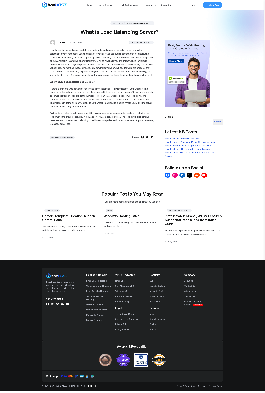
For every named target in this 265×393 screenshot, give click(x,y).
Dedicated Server (123, 296)
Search (217, 121)
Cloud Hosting (122, 301)
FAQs (109, 210)
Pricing (153, 324)
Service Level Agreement (127, 319)
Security (150, 5)
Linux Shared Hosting (96, 281)
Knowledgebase (157, 319)
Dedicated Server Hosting (141, 42)
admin (61, 42)
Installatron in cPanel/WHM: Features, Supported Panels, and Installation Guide (194, 220)
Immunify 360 (156, 291)
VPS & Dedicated (130, 5)
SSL (151, 281)
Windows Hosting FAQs (121, 216)
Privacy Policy (122, 324)
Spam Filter (155, 301)
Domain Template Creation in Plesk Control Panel (68, 218)
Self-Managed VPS (124, 286)
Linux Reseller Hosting (97, 291)
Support (165, 5)
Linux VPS (120, 281)
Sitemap (154, 329)
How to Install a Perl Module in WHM (183, 138)
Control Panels (52, 210)
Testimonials (190, 296)
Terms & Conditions (124, 314)
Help (193, 5)
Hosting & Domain (105, 5)
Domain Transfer (94, 320)
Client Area (214, 5)
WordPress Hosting (95, 304)
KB (122, 23)
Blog (152, 314)
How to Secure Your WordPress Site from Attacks (190, 142)
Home (89, 5)
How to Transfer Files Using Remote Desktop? (188, 145)
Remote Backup (157, 286)
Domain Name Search (96, 310)
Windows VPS (122, 291)
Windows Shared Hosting (98, 286)
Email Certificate (158, 296)
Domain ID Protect (95, 315)
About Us (188, 281)
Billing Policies (122, 329)
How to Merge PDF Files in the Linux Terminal (187, 149)
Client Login (190, 291)
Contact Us (189, 286)
